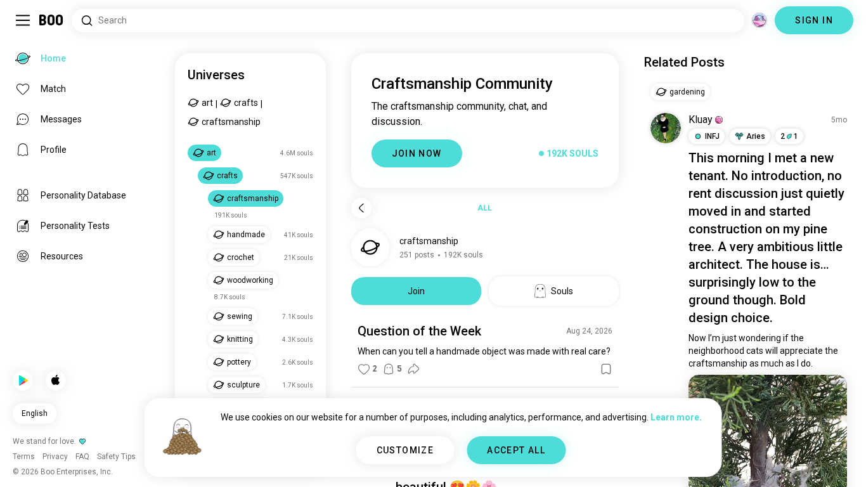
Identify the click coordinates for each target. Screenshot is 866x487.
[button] (719, 120)
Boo (51, 20)
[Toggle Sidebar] (23, 20)
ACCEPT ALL (516, 450)
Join (416, 291)
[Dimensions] (759, 20)
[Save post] (606, 369)
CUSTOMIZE (405, 450)
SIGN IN (814, 20)
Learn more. (676, 417)
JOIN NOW (417, 153)
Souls (562, 291)
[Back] (361, 208)
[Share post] (413, 369)
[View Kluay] (665, 128)
